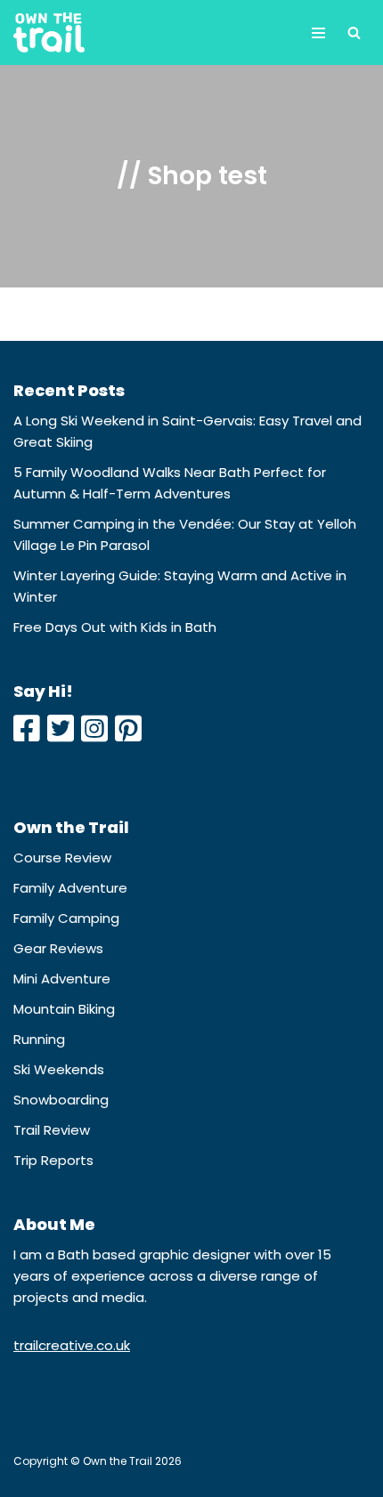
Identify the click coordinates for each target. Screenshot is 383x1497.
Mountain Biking (64, 1008)
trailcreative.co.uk (71, 1345)
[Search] (354, 32)
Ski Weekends (58, 1069)
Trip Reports (53, 1160)
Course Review (62, 857)
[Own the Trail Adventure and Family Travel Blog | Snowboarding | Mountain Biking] (49, 32)
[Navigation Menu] (318, 33)
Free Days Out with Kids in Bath (114, 627)
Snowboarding (61, 1099)
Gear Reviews (58, 948)
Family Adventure (70, 887)
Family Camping (66, 918)
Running (39, 1039)
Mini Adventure (61, 978)
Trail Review (51, 1130)
